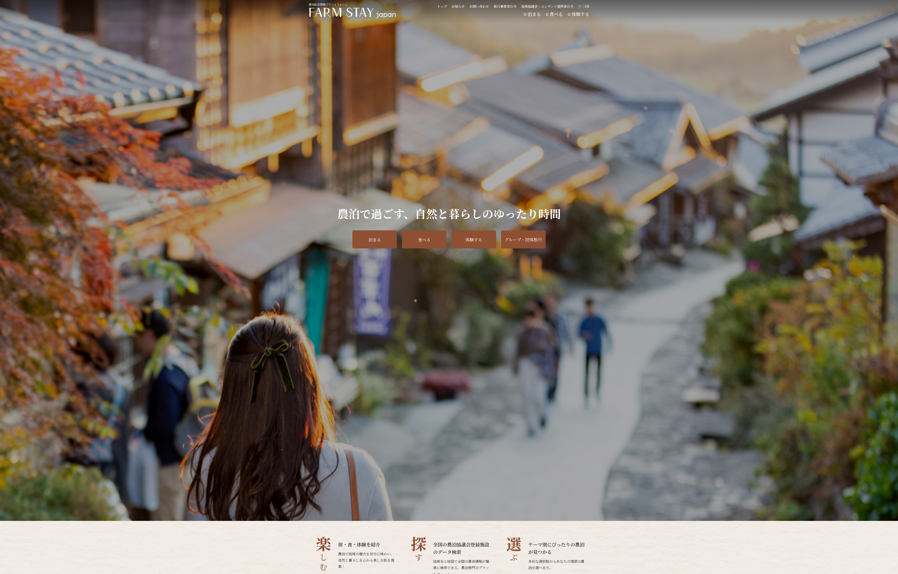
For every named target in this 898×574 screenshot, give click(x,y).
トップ (442, 6)
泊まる (534, 14)
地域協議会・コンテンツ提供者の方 (547, 6)
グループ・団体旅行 (523, 239)
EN (587, 6)
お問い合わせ (479, 6)
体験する (580, 14)
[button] (577, 513)
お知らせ (458, 6)
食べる (556, 14)
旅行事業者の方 (505, 6)
